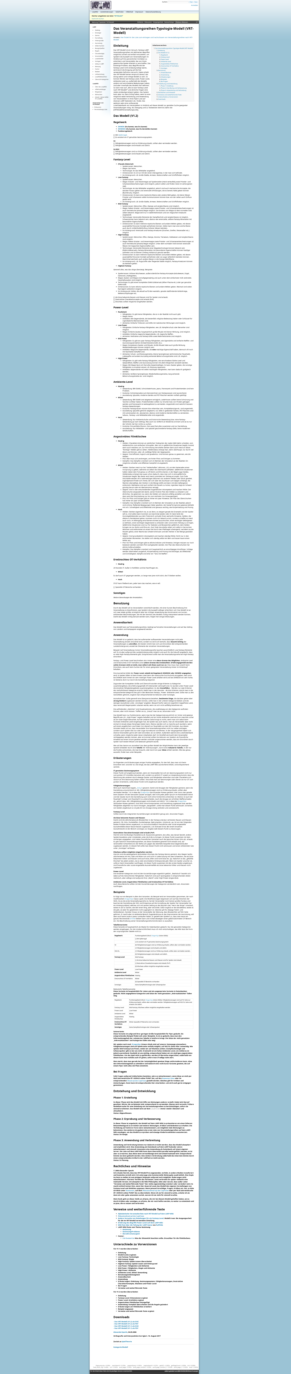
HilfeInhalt (129, 12)
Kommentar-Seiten (168, 1078)
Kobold (97, 97)
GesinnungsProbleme (131, 1231)
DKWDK (121, 127)
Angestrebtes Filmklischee (169, 64)
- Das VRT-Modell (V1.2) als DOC (126, 1322)
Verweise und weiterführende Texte (170, 95)
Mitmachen (98, 94)
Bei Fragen (164, 81)
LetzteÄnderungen (106, 12)
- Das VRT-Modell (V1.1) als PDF (125, 1328)
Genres (97, 35)
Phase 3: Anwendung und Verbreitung (173, 90)
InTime (132, 919)
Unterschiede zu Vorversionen (168, 97)
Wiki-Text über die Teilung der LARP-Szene (135, 1225)
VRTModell (118, 16)
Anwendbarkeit (166, 73)
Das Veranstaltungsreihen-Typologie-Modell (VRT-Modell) (174, 48)
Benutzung (162, 70)
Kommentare (130, 1190)
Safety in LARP (99, 64)
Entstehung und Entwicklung (167, 84)
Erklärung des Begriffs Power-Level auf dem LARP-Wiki (140, 1223)
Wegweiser (98, 92)
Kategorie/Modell (120, 1347)
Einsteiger (98, 33)
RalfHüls (159, 1225)
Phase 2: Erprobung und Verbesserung (174, 88)
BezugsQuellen (99, 48)
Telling (139, 788)
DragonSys (145, 792)
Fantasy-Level (165, 57)
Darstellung (98, 38)
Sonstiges (164, 68)
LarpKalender (99, 59)
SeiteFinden (120, 12)
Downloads (162, 99)
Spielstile (102, 22)
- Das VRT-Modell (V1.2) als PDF (125, 1324)
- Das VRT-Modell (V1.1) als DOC (126, 1326)
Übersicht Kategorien (101, 79)
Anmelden (194, 5)
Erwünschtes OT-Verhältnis (170, 66)
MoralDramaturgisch (131, 1234)
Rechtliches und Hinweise (166, 92)
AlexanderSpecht (120, 1332)
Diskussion (148, 22)
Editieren (140, 22)
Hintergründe (99, 40)
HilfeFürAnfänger (100, 89)
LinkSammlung (99, 74)
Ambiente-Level (166, 61)
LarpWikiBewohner (101, 77)
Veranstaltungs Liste (100, 109)
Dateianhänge (169, 22)
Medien (97, 71)
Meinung (95, 22)
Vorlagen (98, 61)
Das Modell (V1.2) (163, 53)
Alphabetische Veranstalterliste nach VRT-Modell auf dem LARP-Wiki (146, 1214)
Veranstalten (99, 56)
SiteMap (97, 30)
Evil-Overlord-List (128, 1238)
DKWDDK (122, 129)
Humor (97, 69)
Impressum (139, 12)
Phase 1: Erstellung (167, 86)
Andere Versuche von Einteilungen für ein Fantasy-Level (141, 1218)
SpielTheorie (127, 1341)
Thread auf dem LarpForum (136, 1081)
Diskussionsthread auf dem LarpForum (156, 1190)
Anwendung (165, 75)
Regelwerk (164, 55)
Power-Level (165, 59)
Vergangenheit (158, 22)
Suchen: (164, 2)
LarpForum (155, 1109)
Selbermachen (99, 46)
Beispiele (164, 79)
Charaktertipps (99, 53)
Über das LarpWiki (101, 87)
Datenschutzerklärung (153, 12)
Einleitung (161, 50)
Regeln (97, 51)
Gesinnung (127, 1229)
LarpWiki (95, 12)
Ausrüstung (98, 43)
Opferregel (122, 135)
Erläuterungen (166, 77)
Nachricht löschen (98, 19)
